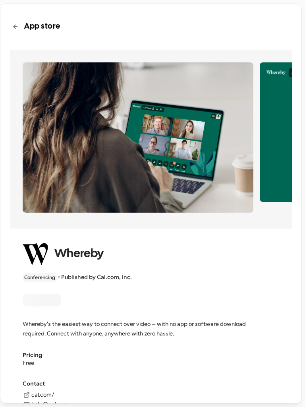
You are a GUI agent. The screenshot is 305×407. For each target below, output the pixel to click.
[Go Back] (15, 26)
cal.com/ (42, 394)
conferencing (39, 277)
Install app (41, 300)
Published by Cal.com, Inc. (96, 277)
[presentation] (150, 203)
